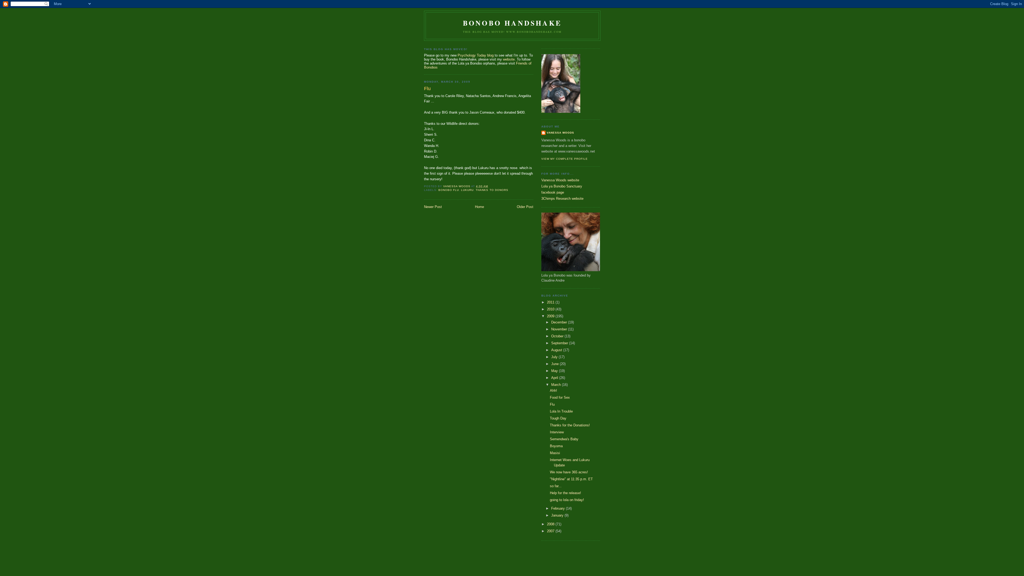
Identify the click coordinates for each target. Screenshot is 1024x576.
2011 (551, 302)
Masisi (555, 453)
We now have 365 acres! (569, 472)
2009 (551, 316)
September (560, 343)
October (558, 336)
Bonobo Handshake (512, 23)
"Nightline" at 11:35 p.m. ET (571, 479)
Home (479, 207)
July (555, 357)
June (555, 364)
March (556, 385)
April (555, 378)
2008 (551, 524)
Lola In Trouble (561, 411)
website (509, 59)
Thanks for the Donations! (570, 425)
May (555, 371)
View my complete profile (564, 158)
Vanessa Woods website (560, 180)
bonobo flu (448, 190)
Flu (552, 404)
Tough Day (558, 418)
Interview (557, 432)
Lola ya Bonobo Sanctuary (561, 186)
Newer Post (433, 207)
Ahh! (553, 391)
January (558, 515)
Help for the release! (565, 493)
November (559, 329)
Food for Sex (560, 397)
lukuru (467, 190)
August (557, 350)
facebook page (552, 192)
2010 (551, 309)
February (558, 508)
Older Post (525, 207)
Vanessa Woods (560, 132)
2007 (551, 531)
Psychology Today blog (476, 55)
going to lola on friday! (567, 500)
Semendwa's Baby (564, 439)
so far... (556, 486)
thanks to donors (492, 190)
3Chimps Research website (562, 199)
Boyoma (556, 446)
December (559, 322)
